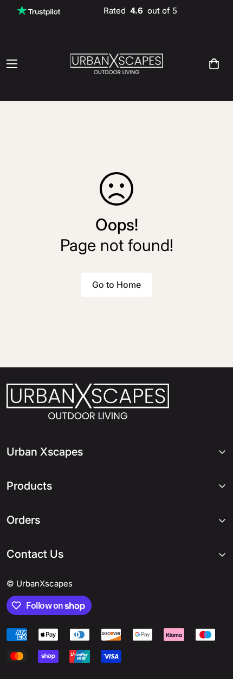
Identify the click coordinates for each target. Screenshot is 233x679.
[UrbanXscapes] (116, 64)
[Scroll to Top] (213, 621)
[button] (214, 63)
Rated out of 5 (138, 10)
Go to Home (116, 284)
